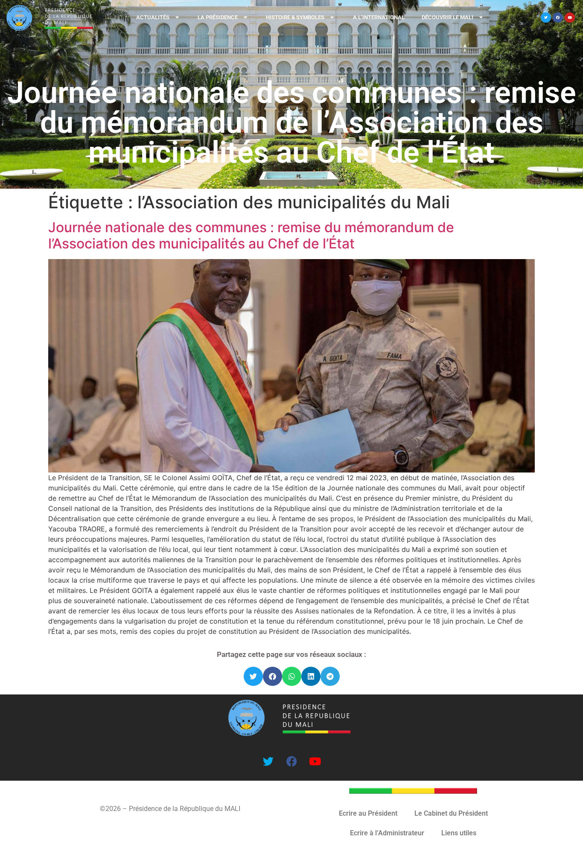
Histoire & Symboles (295, 17)
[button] (253, 676)
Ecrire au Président (368, 813)
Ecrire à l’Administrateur (387, 833)
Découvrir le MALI (447, 17)
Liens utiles (458, 833)
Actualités (152, 17)
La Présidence (218, 17)
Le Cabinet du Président (451, 813)
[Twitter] (546, 17)
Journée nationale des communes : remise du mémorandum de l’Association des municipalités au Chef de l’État (251, 235)
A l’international (379, 17)
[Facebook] (558, 17)
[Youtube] (570, 17)
